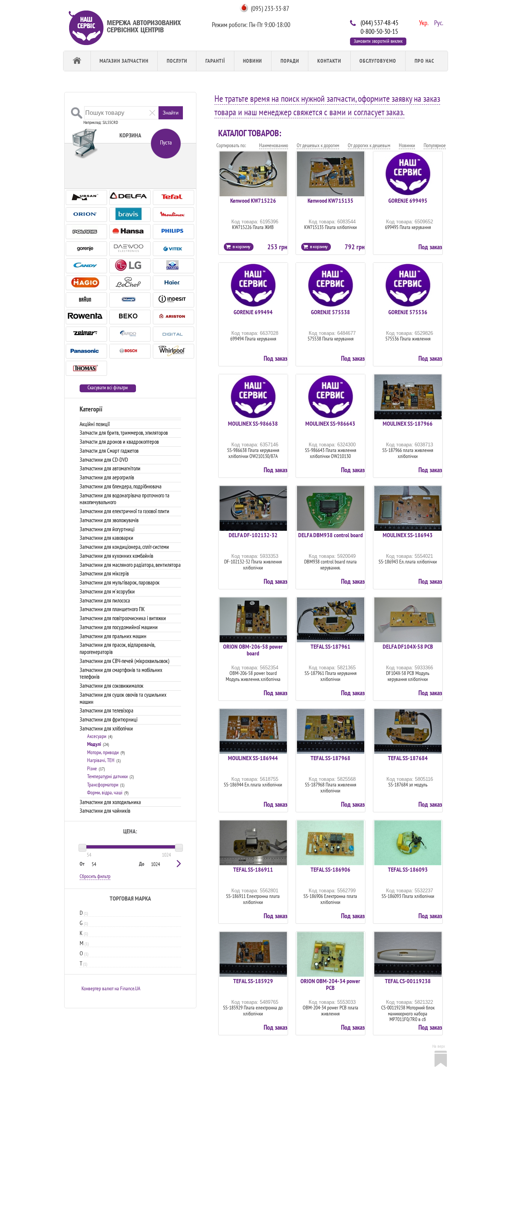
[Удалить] (152, 112)
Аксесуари (96, 736)
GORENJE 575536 (407, 312)
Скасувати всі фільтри (108, 387)
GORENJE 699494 (253, 312)
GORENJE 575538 (330, 312)
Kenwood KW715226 (253, 200)
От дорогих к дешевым (369, 145)
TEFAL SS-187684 (408, 758)
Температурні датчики (107, 776)
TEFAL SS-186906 (330, 869)
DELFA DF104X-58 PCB (408, 646)
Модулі (94, 744)
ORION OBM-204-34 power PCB (330, 984)
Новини (252, 60)
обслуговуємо (377, 60)
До (141, 863)
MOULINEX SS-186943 (408, 535)
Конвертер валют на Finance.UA (110, 988)
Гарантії (215, 60)
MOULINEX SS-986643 (330, 423)
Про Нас (424, 60)
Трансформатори (102, 784)
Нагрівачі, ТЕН (101, 760)
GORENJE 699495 (407, 200)
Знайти (170, 113)
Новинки (407, 145)
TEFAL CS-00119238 (408, 981)
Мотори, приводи (103, 752)
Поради (290, 60)
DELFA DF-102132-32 (253, 535)
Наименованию (273, 145)
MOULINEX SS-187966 (408, 423)
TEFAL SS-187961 (330, 646)
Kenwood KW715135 (330, 200)
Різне (92, 768)
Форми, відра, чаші (104, 792)
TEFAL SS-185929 (253, 981)
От (82, 863)
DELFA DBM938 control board (330, 535)
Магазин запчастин (124, 60)
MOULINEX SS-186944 (253, 758)
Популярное (435, 145)
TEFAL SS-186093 (408, 869)
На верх (438, 1046)
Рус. (438, 22)
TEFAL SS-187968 (330, 758)
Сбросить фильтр (95, 876)
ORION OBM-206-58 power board (253, 650)
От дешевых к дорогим (318, 145)
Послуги (177, 60)
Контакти (329, 60)
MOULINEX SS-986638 (253, 423)
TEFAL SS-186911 (253, 869)
